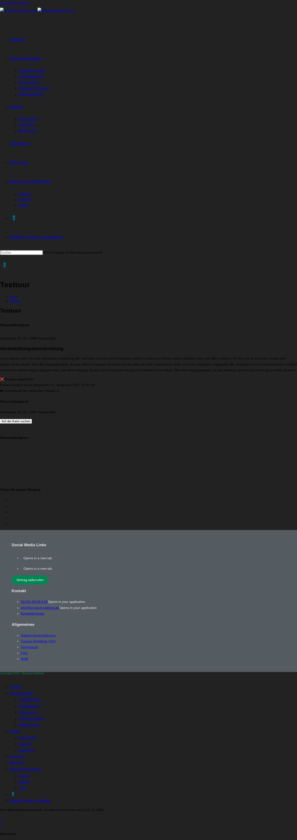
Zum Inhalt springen (14, 3)
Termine (15, 687)
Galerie (24, 782)
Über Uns (16, 763)
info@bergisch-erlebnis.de (40, 608)
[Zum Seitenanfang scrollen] (1, 677)
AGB (24, 659)
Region (14, 731)
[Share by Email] (10, 524)
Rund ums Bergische (25, 769)
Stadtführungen (30, 699)
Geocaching (28, 712)
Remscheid (27, 738)
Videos (24, 775)
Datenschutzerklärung (38, 635)
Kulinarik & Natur (31, 718)
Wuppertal (26, 750)
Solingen (25, 744)
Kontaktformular (32, 613)
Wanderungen (29, 725)
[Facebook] (22, 558)
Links (23, 788)
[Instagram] (22, 568)
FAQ (24, 653)
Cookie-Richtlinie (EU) (38, 641)
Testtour (14, 301)
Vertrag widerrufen (30, 580)
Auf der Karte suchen (16, 421)
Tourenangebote (21, 693)
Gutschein (17, 756)
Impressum (30, 647)
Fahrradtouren (29, 706)
